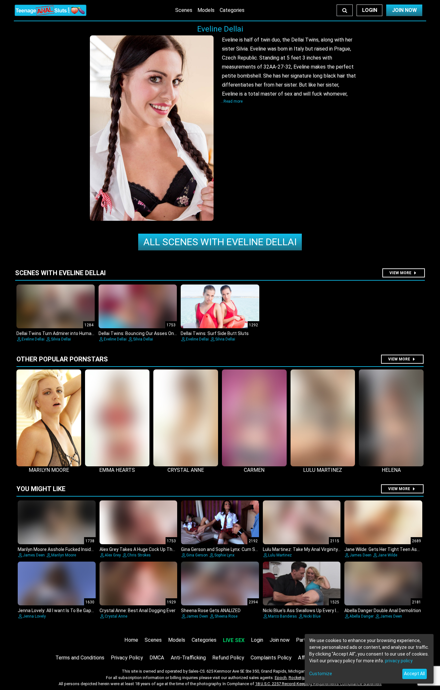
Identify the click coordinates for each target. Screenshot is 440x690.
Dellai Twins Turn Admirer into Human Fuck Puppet (68, 333)
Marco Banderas (282, 616)
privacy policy (399, 660)
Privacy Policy (127, 658)
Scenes (183, 10)
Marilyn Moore (63, 555)
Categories (232, 10)
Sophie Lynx (224, 555)
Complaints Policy (271, 658)
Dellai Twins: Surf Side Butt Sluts (215, 333)
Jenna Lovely (34, 616)
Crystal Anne (116, 616)
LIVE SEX (233, 640)
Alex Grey (113, 555)
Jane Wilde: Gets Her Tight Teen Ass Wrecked (391, 549)
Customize (320, 673)
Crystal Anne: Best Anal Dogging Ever (138, 610)
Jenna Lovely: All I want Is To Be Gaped (57, 610)
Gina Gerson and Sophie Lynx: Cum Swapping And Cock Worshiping (249, 549)
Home (131, 640)
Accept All (414, 673)
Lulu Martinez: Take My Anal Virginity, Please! (309, 549)
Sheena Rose (226, 616)
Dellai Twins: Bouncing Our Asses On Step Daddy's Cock (156, 333)
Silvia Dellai (61, 339)
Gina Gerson (197, 555)
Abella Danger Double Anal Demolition (382, 610)
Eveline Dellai (220, 241)
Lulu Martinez (280, 555)
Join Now (404, 10)
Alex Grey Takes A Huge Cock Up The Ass (142, 549)
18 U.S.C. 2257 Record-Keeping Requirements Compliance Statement (318, 683)
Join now (280, 640)
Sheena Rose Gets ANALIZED (211, 610)
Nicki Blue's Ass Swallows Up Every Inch (303, 610)
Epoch (281, 677)
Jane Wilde (387, 555)
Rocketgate (299, 677)
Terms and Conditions (79, 658)
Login (369, 10)
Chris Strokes (139, 555)
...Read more (232, 101)
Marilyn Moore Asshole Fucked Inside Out (60, 549)
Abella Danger (361, 616)
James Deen (34, 555)
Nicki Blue (311, 616)
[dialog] (369, 659)
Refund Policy (228, 658)
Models (206, 10)
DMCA (156, 658)
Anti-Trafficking (188, 658)
